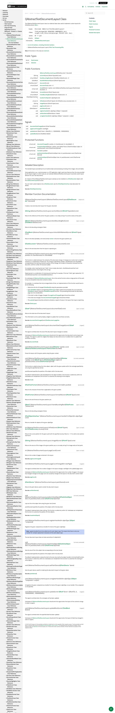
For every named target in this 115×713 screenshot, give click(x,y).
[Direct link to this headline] (37, 56)
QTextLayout (52, 290)
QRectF (27, 221)
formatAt (42, 92)
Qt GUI (31, 13)
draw (41, 88)
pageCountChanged (35, 129)
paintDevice (43, 108)
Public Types (92, 21)
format (39, 151)
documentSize (43, 85)
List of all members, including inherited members (41, 45)
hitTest (42, 101)
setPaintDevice (44, 113)
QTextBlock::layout (49, 291)
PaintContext (34, 60)
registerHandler (44, 111)
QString (27, 211)
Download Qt (103, 3)
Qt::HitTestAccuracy (31, 429)
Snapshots (105, 7)
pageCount (43, 106)
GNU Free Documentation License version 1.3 (50, 625)
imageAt (42, 103)
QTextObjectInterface (63, 184)
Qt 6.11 (26, 13)
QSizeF (27, 308)
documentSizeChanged (36, 126)
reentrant (46, 51)
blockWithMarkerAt (45, 80)
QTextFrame (69, 404)
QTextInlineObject (49, 360)
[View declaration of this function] (36, 201)
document (42, 83)
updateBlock (33, 134)
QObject (37, 38)
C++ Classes (37, 13)
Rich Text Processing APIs (57, 47)
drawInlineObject (42, 147)
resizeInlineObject (42, 157)
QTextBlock (28, 222)
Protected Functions (94, 30)
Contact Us (92, 3)
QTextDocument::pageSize (52, 320)
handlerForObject (44, 98)
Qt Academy (91, 7)
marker (52, 239)
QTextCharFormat (31, 385)
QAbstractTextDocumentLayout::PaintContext (40, 348)
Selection (33, 63)
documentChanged (42, 144)
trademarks (35, 626)
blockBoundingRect (45, 78)
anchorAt (42, 75)
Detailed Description (94, 33)
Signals (91, 27)
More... (36, 25)
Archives (98, 7)
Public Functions (93, 24)
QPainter (56, 347)
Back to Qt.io (12, 2)
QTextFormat (43, 361)
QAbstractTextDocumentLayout (48, 73)
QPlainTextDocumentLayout (42, 41)
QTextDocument (72, 179)
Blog (96, 3)
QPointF (65, 211)
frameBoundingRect (45, 95)
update (32, 131)
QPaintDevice (29, 482)
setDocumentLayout (32, 180)
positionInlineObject (42, 153)
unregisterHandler (45, 116)
